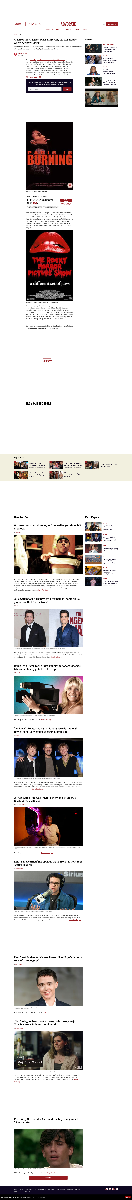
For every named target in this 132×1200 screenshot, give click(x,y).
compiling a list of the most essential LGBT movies (47, 60)
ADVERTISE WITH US (42, 1189)
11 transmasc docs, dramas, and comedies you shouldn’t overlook (47, 526)
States (104, 556)
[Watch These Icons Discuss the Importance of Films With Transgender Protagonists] (56, 465)
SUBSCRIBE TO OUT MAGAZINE (18, 24)
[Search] (104, 24)
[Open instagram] (39, 24)
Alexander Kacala (18, 672)
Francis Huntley (18, 532)
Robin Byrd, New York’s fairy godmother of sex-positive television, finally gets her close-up (47, 667)
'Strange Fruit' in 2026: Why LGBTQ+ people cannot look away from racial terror (110, 83)
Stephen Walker (18, 804)
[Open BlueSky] (32, 24)
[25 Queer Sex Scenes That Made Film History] (92, 465)
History (76, 29)
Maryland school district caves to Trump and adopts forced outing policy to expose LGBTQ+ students (110, 62)
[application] (101, 98)
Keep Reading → (44, 590)
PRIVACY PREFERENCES (60, 1189)
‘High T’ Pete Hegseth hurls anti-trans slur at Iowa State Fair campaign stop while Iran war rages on (109, 529)
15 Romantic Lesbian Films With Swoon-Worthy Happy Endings (37, 475)
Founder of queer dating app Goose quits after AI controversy (110, 550)
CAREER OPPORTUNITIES (31, 1189)
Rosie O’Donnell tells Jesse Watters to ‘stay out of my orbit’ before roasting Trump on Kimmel (110, 540)
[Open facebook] (29, 24)
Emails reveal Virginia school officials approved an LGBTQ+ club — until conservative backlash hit (110, 563)
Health (67, 29)
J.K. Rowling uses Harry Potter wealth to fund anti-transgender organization (37, 465)
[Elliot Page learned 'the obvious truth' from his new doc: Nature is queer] (48, 890)
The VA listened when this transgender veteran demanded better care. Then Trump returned (109, 73)
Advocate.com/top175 (33, 77)
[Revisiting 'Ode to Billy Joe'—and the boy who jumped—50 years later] (48, 1148)
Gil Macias (17, 735)
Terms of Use (41, 1197)
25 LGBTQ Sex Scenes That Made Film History (108, 465)
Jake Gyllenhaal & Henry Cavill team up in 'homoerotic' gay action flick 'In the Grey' (47, 600)
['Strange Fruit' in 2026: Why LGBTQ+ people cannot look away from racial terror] (93, 81)
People (104, 545)
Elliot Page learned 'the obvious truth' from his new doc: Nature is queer (48, 863)
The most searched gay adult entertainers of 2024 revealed (72, 475)
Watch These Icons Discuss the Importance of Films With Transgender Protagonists (73, 465)
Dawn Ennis (17, 605)
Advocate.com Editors (23, 53)
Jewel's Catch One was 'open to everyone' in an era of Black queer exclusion (45, 799)
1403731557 (47, 361)
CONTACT (16, 1189)
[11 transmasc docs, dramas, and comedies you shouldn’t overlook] (48, 554)
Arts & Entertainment (108, 45)
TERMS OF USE (70, 1189)
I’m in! (67, 89)
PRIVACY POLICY (51, 1189)
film (20, 34)
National (105, 56)
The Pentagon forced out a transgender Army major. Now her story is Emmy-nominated (45, 1022)
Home (15, 34)
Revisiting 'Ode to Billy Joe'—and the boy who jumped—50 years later (47, 1120)
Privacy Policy (30, 1197)
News (57, 29)
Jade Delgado (24, 804)
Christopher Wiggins (19, 868)
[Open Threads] (36, 24)
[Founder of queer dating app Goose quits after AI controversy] (93, 548)
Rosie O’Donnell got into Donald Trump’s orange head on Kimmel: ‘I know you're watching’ (110, 584)
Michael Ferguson (18, 1126)
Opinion (84, 29)
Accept (128, 1197)
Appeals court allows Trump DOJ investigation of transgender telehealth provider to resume (110, 573)
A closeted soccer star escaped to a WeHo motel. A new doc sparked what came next (110, 51)
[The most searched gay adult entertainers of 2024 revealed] (56, 474)
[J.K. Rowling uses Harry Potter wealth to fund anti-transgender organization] (21, 465)
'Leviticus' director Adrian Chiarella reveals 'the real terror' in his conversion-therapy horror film (45, 730)
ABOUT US (22, 1189)
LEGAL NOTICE (78, 1189)
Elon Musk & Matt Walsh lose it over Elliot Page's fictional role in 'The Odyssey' (48, 958)
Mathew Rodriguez (18, 964)
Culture (105, 534)
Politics (48, 29)
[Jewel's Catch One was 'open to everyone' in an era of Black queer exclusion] (48, 826)
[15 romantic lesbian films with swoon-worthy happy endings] (21, 474)
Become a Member (66, 200)
